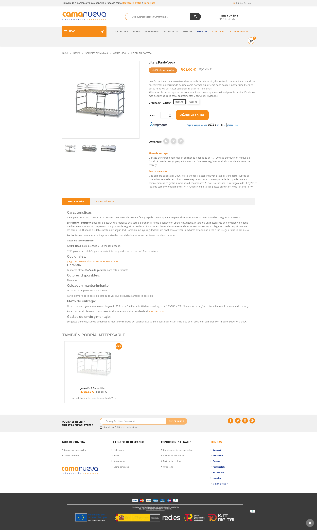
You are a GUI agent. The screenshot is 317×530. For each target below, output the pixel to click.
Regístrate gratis (132, 2)
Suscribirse (176, 421)
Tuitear (173, 141)
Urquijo (217, 478)
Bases (136, 31)
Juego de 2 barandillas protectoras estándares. (93, 261)
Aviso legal (168, 466)
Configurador (239, 31)
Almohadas (151, 31)
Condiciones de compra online (178, 449)
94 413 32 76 (227, 19)
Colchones (121, 31)
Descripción (76, 201)
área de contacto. (158, 311)
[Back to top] (310, 523)
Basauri (217, 449)
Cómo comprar (71, 455)
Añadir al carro (192, 115)
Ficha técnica (105, 201)
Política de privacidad (126, 427)
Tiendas (187, 31)
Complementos (121, 466)
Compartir (166, 141)
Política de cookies (172, 461)
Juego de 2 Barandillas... (94, 388)
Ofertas (202, 31)
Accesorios (170, 31)
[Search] (195, 16)
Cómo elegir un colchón (75, 449)
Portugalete (219, 466)
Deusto (216, 461)
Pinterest (181, 141)
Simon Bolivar (220, 483)
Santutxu (218, 455)
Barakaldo (218, 472)
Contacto (218, 31)
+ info (235, 125)
